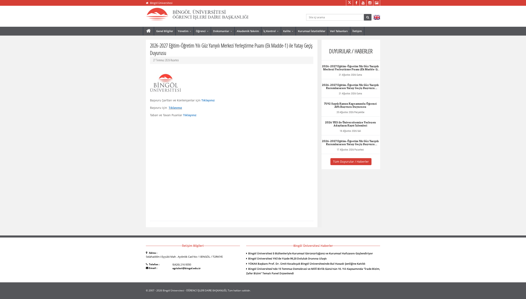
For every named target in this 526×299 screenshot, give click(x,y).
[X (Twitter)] (349, 3)
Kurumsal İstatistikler (311, 31)
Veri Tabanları (339, 31)
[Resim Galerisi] (376, 3)
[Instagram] (369, 3)
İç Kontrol (271, 31)
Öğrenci (203, 31)
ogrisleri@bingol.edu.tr (186, 268)
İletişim (357, 31)
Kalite (289, 31)
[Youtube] (363, 3)
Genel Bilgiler (164, 31)
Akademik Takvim (248, 31)
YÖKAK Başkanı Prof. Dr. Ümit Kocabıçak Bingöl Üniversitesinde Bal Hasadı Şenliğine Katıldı (306, 263)
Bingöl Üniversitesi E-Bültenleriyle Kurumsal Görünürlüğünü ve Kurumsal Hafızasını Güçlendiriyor (310, 253)
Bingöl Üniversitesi (161, 3)
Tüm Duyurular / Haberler (351, 161)
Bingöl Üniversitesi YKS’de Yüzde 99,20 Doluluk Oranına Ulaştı (287, 258)
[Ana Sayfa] (148, 31)
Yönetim (185, 31)
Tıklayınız (175, 108)
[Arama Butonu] (367, 17)
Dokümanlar (223, 31)
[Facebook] (356, 3)
